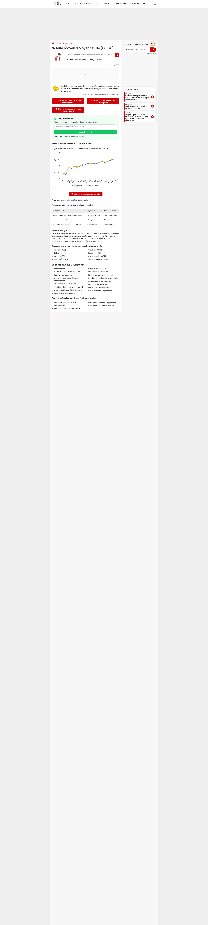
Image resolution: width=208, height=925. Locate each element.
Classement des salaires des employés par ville (69, 110)
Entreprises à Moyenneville (99, 287)
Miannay (91, 59)
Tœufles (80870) (61, 259)
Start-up (108, 4)
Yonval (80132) (60, 250)
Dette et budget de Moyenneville (67, 272)
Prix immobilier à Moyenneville (100, 290)
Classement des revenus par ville (87, 194)
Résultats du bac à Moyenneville (67, 308)
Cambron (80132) (95, 250)
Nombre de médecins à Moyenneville (103, 278)
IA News (67, 4)
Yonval (77, 59)
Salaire (58, 43)
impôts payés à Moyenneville (76, 200)
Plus (143, 4)
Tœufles (99, 59)
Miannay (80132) (60, 256)
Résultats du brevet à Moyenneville (102, 302)
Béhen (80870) (60, 253)
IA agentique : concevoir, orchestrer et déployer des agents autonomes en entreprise (136, 117)
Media (99, 4)
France (65, 43)
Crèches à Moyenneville (97, 269)
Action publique (87, 4)
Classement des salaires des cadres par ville (69, 101)
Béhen (84, 59)
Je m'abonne (84, 132)
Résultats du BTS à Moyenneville (101, 306)
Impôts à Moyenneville (63, 275)
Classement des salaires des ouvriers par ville (104, 101)
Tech (75, 4)
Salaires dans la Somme (98, 259)
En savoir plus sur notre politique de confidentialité (69, 136)
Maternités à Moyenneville (98, 272)
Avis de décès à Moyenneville (65, 284)
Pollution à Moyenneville (97, 284)
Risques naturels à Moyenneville (101, 275)
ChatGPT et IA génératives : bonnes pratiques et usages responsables (137, 97)
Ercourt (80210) (94, 253)
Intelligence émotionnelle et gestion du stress (136, 106)
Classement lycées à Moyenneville (68, 290)
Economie (135, 4)
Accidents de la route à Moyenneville (69, 287)
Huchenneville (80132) (97, 256)
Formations (132, 90)
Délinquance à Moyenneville (99, 281)
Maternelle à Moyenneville (64, 293)
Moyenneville (59, 269)
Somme (73, 43)
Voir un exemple (151, 53)
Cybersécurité (121, 4)
